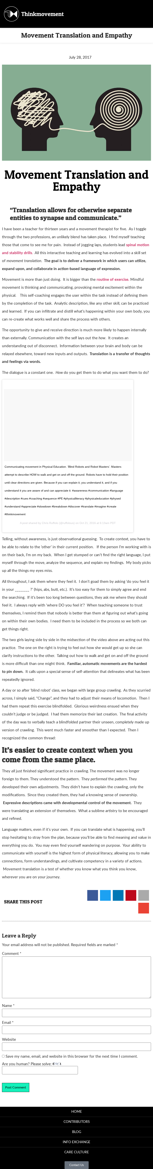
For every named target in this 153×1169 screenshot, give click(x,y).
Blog (76, 1132)
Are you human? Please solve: (27, 1064)
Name (8, 1006)
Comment (11, 954)
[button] (98, 14)
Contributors (77, 1121)
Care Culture (76, 1152)
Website (9, 1040)
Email (8, 1023)
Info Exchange (76, 1142)
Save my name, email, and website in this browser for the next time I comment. (72, 1056)
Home (76, 1111)
